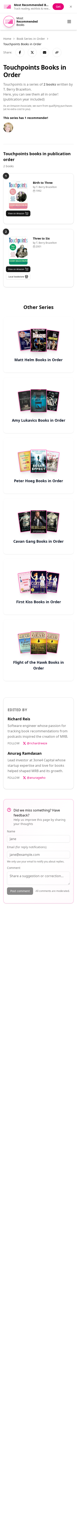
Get (58, 6)
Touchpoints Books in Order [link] (22, 44)
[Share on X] (32, 52)
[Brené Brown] (8, 127)
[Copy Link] (56, 52)
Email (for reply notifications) (26, 847)
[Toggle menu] (69, 21)
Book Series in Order (31, 39)
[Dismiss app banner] (70, 6)
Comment (13, 868)
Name (11, 831)
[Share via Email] (44, 52)
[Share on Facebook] (19, 52)
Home (7, 39)
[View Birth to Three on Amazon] (18, 195)
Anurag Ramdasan (25, 753)
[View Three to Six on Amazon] (18, 251)
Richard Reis (19, 718)
